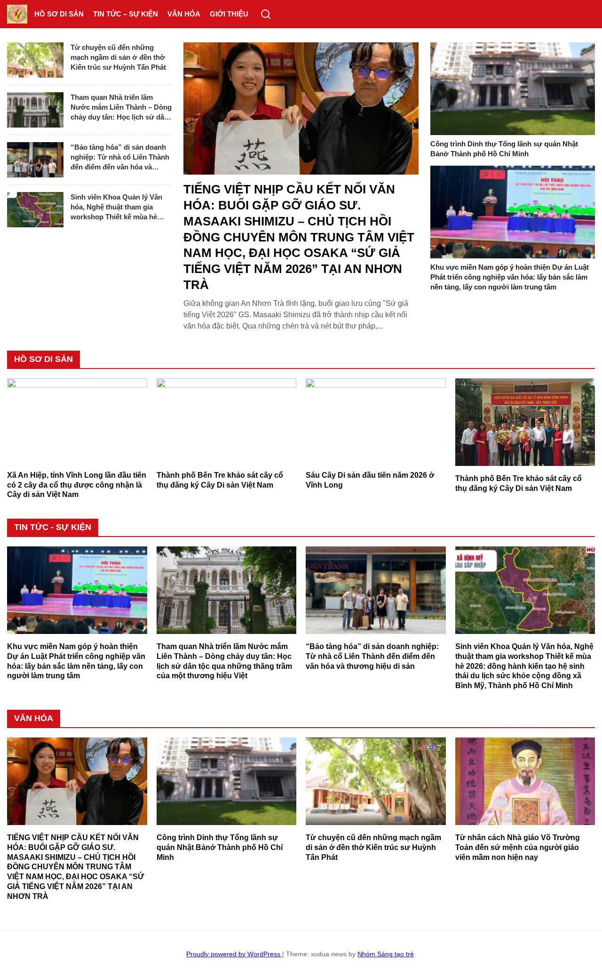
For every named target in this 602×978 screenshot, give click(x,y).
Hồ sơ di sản (59, 14)
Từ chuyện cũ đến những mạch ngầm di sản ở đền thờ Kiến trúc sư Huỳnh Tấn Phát (118, 57)
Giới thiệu (229, 14)
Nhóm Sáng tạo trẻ (385, 954)
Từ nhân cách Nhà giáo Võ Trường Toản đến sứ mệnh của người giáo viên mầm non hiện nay (517, 847)
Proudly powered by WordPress (234, 954)
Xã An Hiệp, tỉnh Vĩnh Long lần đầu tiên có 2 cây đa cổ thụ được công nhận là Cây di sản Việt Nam (76, 485)
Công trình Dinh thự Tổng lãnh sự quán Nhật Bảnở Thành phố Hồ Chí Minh (504, 149)
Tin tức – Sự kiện (125, 14)
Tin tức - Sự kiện (52, 527)
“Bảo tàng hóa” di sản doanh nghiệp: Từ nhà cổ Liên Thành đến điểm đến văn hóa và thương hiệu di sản (120, 157)
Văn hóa (183, 14)
